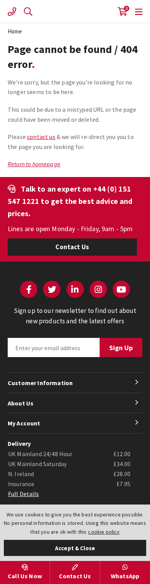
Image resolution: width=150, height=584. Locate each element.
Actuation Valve (75, 11)
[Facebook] (28, 289)
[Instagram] (98, 289)
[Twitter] (51, 289)
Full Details (23, 494)
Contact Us (72, 247)
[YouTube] (121, 289)
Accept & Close (75, 548)
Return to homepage (34, 164)
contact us (41, 137)
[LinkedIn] (75, 289)
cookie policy (104, 531)
